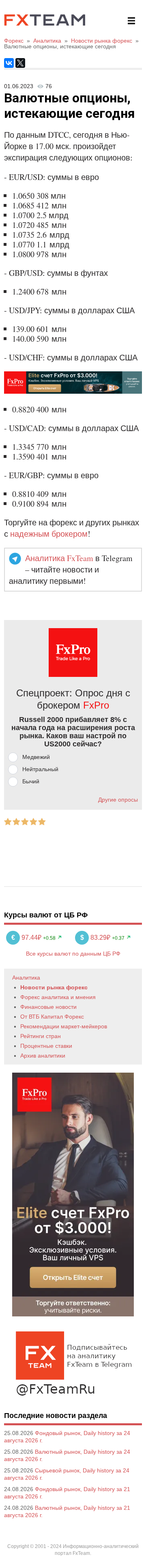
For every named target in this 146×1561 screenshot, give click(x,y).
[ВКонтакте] (9, 63)
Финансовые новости (48, 1007)
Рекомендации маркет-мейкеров (63, 1026)
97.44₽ (27, 937)
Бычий (30, 781)
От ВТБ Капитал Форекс (52, 1016)
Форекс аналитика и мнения (58, 997)
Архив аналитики (42, 1055)
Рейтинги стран (40, 1036)
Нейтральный (40, 769)
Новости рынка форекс (54, 987)
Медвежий (36, 757)
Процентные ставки (46, 1046)
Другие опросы (118, 799)
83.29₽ (96, 937)
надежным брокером (49, 533)
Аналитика (26, 977)
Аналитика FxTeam (59, 558)
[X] (20, 63)
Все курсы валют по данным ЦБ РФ (73, 953)
